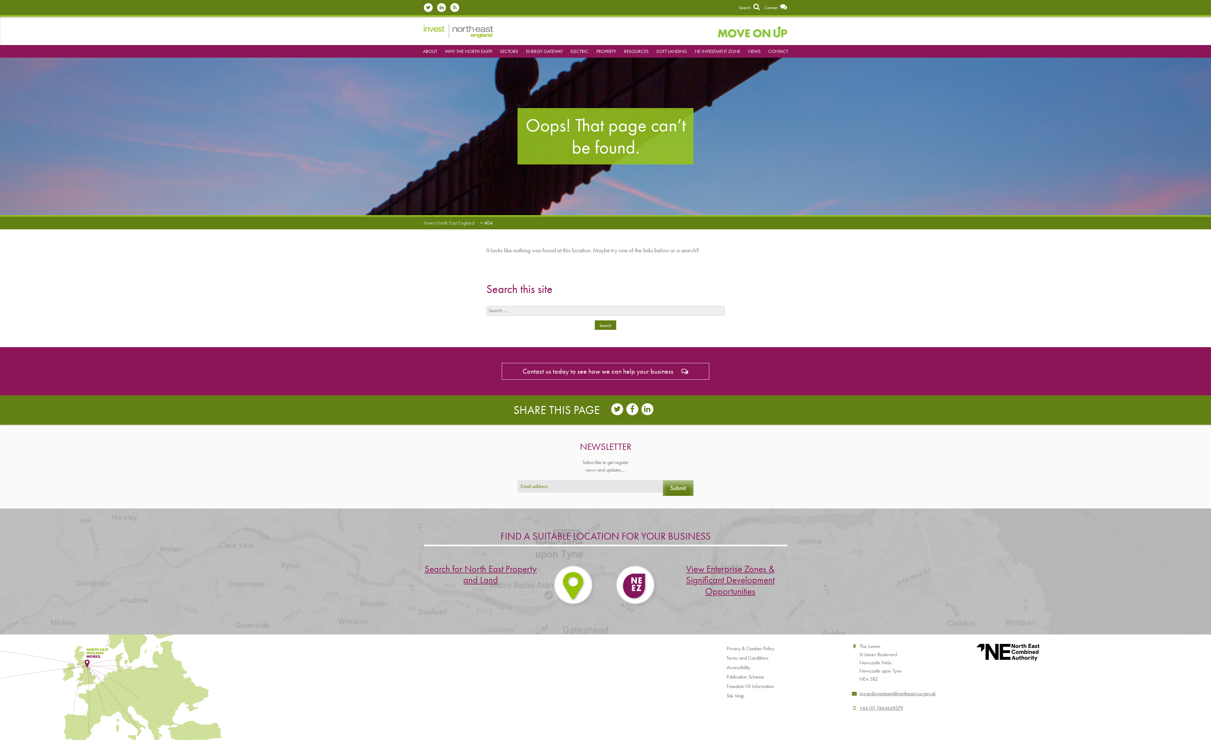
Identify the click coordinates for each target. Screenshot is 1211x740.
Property (606, 51)
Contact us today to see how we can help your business (599, 371)
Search (745, 7)
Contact (771, 7)
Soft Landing (671, 51)
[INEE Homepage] (458, 30)
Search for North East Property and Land (480, 574)
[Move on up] (752, 31)
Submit (678, 488)
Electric (579, 51)
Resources (636, 51)
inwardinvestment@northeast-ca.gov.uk (898, 693)
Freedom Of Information (750, 686)
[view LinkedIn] (443, 7)
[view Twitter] (430, 7)
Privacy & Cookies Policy (750, 648)
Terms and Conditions (748, 658)
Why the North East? (468, 51)
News (754, 51)
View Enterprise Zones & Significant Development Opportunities (730, 580)
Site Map (735, 695)
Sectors (509, 51)
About (430, 51)
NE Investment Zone (717, 51)
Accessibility (738, 667)
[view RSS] (456, 7)
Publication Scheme (745, 677)
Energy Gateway (544, 51)
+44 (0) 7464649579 (881, 708)
